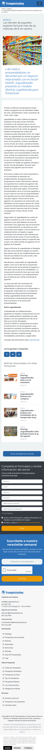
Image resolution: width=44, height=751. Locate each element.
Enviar (22, 528)
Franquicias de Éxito (12, 675)
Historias (8, 651)
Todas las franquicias (13, 668)
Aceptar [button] (7, 748)
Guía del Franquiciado (13, 655)
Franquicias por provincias (14, 637)
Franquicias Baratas (12, 682)
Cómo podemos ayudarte (24, 727)
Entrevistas (9, 648)
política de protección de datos (29, 522)
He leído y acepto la (22, 522)
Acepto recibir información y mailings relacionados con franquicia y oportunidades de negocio (23, 519)
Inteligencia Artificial (12, 689)
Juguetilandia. (34, 340)
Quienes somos (26, 724)
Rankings (8, 634)
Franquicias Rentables (13, 671)
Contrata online (10, 705)
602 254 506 (6, 625)
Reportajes (9, 644)
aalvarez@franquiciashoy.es (12, 613)
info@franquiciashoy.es (10, 602)
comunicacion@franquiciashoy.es (14, 622)
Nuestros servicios (12, 698)
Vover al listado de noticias (22, 454)
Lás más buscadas (12, 685)
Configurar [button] (28, 748)
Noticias (8, 641)
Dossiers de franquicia (19, 729)
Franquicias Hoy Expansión (15, 702)
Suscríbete (22, 579)
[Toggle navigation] (39, 4)
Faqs (6, 658)
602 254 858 (6, 615)
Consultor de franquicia (11, 724)
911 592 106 (6, 604)
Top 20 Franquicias (12, 678)
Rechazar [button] (17, 748)
